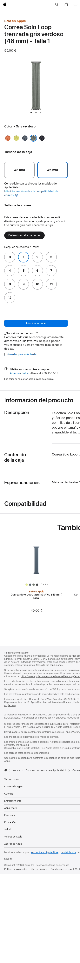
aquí (26, 745)
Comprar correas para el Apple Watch (46, 770)
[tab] (31, 112)
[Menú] (75, 4)
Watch (16, 770)
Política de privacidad (15, 869)
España (8, 858)
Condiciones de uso (61, 869)
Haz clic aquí (11, 732)
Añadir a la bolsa (36, 323)
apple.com (10, 705)
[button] (56, 4)
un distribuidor (68, 852)
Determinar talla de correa (24, 235)
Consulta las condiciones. (49, 665)
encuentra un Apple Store (44, 852)
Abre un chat (19, 373)
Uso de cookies (39, 869)
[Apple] (5, 770)
